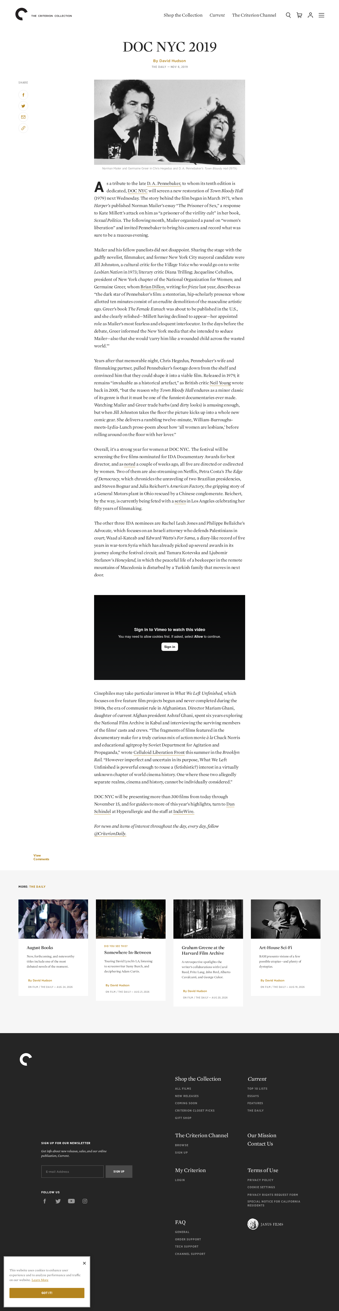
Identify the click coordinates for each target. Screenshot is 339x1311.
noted (129, 464)
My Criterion (190, 1170)
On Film (33, 987)
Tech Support (187, 1246)
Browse (181, 1145)
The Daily (159, 67)
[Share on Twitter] (23, 106)
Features (255, 1103)
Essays (253, 1096)
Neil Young (220, 383)
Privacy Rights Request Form (272, 1195)
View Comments (41, 857)
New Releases (187, 1096)
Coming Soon (186, 1103)
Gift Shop (183, 1118)
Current (217, 15)
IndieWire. (183, 811)
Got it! (47, 1293)
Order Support (188, 1239)
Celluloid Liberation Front (159, 752)
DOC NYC (138, 191)
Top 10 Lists (257, 1088)
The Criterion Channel (254, 15)
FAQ (180, 1222)
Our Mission (262, 1135)
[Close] (84, 1263)
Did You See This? (116, 946)
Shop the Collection (183, 15)
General (182, 1232)
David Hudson (172, 60)
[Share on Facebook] (23, 95)
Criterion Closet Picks (195, 1110)
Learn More (40, 1280)
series (180, 501)
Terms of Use (262, 1170)
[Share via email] (23, 117)
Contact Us (260, 1143)
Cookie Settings (261, 1187)
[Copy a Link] (23, 128)
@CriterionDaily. (110, 833)
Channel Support (190, 1254)
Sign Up (181, 1152)
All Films (183, 1088)
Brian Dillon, (152, 287)
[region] (47, 1281)
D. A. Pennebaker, (164, 183)
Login (180, 1180)
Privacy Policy (260, 1180)
